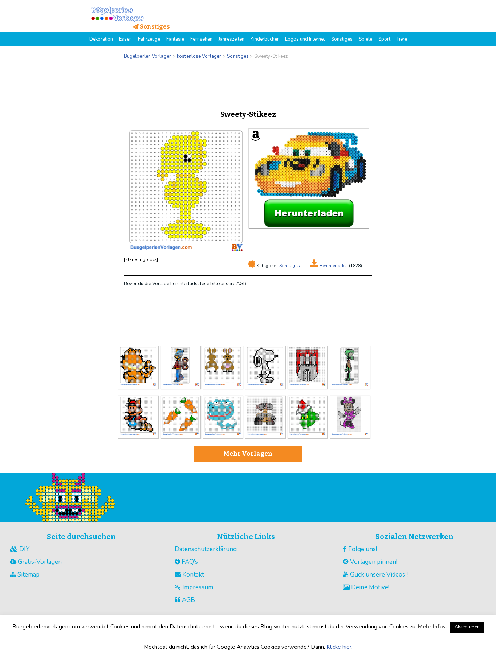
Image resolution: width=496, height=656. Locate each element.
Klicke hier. (339, 647)
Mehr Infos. (432, 626)
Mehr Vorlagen (248, 454)
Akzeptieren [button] (467, 627)
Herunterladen (333, 265)
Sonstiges (289, 265)
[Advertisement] (248, 82)
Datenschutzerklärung (206, 549)
